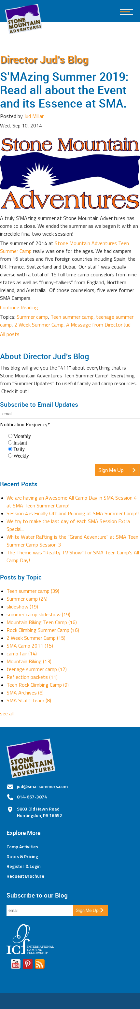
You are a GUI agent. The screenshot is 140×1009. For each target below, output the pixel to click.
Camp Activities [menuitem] (22, 846)
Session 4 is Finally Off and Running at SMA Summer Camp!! (73, 513)
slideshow (22, 606)
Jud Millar (34, 116)
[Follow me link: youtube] (15, 965)
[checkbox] (70, 446)
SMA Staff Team (29, 700)
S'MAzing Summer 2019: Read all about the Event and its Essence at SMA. (64, 89)
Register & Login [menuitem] (24, 866)
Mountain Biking (29, 661)
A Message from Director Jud (98, 325)
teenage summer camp (37, 669)
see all (7, 713)
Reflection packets (32, 677)
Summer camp (32, 317)
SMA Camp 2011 (30, 646)
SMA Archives (25, 692)
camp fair (22, 653)
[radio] (73, 436)
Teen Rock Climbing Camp (38, 685)
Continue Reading (19, 307)
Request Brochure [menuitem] (25, 876)
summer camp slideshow (38, 614)
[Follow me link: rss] (40, 965)
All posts (10, 334)
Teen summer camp (71, 317)
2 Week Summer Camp (38, 325)
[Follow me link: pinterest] (27, 965)
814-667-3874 (32, 796)
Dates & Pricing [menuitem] (22, 856)
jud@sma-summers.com (42, 786)
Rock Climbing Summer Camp (43, 630)
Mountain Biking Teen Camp (42, 622)
